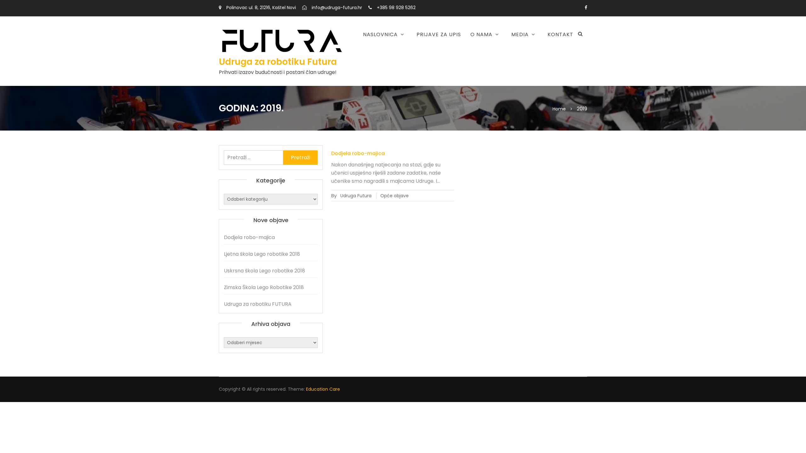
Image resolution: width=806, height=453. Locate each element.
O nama (481, 34)
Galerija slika (488, 65)
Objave (443, 51)
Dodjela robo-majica (358, 153)
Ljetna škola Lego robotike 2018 (363, 55)
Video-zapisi (486, 51)
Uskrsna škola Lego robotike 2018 (365, 77)
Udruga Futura (356, 196)
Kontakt (560, 34)
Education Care (323, 389)
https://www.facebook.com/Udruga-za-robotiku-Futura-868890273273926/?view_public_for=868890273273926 (586, 7)
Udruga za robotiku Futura (278, 62)
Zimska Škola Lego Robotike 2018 (264, 287)
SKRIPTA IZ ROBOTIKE (459, 65)
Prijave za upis (439, 34)
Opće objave (394, 196)
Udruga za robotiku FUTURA (258, 304)
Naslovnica (380, 34)
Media (520, 34)
